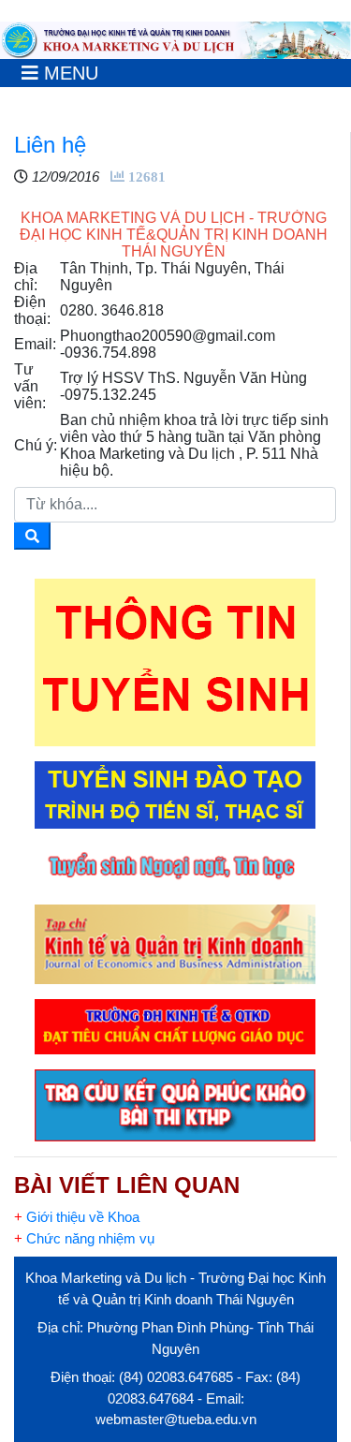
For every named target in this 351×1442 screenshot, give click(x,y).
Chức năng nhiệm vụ (84, 1238)
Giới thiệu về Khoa (76, 1217)
